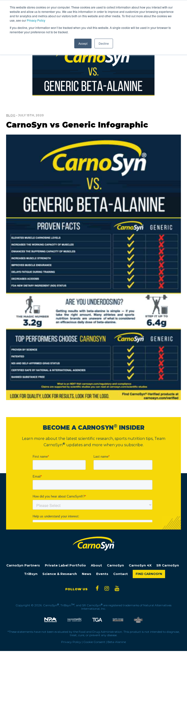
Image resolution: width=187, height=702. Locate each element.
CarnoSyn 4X (140, 565)
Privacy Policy (36, 20)
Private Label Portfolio (65, 565)
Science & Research (59, 574)
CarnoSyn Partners (23, 565)
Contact (120, 574)
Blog (10, 115)
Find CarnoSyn (149, 574)
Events (102, 574)
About (96, 565)
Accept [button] (82, 43)
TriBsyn (30, 574)
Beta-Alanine (116, 642)
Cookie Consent (94, 642)
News (86, 574)
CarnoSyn (115, 565)
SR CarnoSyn (167, 565)
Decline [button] (104, 43)
